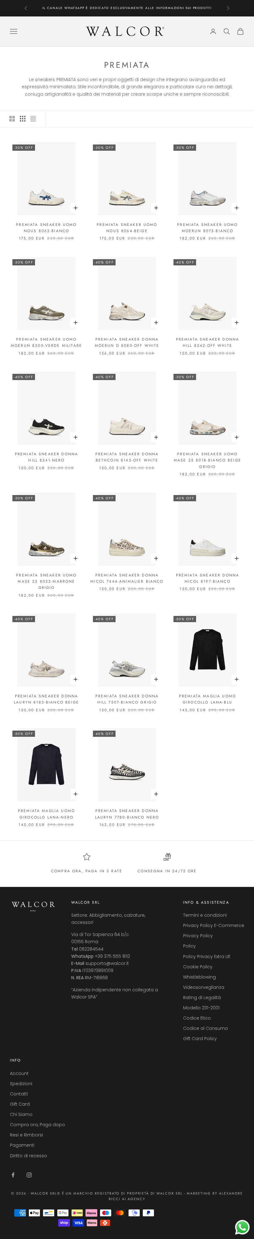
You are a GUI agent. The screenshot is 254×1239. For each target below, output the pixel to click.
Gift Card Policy (200, 1038)
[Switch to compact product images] (33, 118)
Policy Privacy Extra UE (206, 956)
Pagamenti (22, 1145)
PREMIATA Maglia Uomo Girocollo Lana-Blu (207, 699)
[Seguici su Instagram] (29, 1175)
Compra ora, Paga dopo (37, 1125)
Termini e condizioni (205, 915)
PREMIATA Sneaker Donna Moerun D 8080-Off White (127, 342)
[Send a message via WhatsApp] (242, 1227)
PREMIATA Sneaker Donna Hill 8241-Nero (46, 457)
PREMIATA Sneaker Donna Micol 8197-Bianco (207, 578)
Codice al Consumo (205, 1028)
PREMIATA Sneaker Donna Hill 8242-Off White (207, 342)
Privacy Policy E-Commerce (213, 925)
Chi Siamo (21, 1114)
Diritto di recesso (28, 1156)
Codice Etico (197, 1018)
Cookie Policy (197, 967)
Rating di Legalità (202, 997)
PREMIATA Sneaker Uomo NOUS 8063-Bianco (46, 228)
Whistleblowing (199, 977)
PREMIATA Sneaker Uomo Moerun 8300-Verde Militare (46, 342)
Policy (189, 946)
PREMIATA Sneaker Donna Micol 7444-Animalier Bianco (126, 578)
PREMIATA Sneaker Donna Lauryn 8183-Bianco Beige (46, 699)
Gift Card (20, 1104)
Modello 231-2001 (201, 1008)
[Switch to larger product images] (12, 118)
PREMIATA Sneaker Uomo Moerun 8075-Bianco (207, 228)
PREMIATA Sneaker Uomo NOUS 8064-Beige (127, 228)
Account (19, 1073)
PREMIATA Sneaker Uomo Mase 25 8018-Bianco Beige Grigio (207, 460)
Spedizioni (21, 1084)
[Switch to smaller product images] (22, 118)
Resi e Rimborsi (26, 1135)
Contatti (19, 1094)
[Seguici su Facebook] (13, 1175)
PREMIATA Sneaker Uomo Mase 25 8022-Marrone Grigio (46, 581)
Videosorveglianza (203, 987)
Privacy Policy (198, 936)
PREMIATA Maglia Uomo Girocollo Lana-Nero (46, 814)
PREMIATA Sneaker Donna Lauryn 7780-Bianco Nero (127, 814)
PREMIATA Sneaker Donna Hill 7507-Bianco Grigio (127, 699)
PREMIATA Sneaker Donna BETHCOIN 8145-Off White (127, 457)
